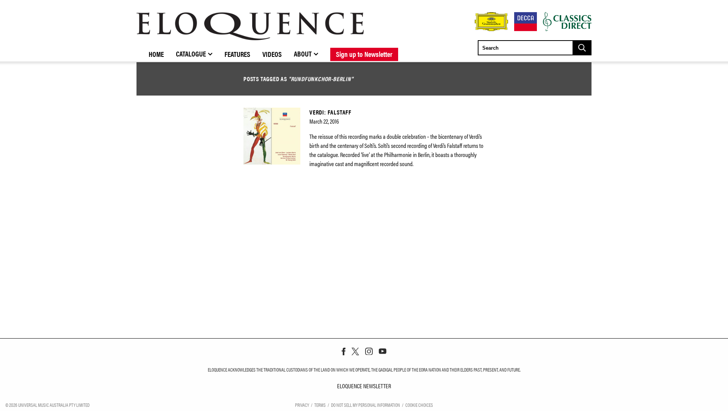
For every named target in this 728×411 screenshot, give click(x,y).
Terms (320, 404)
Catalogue (191, 53)
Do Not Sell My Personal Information (365, 404)
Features (237, 54)
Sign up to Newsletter (364, 54)
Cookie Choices (419, 404)
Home (156, 54)
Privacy (302, 404)
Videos (272, 54)
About (303, 53)
